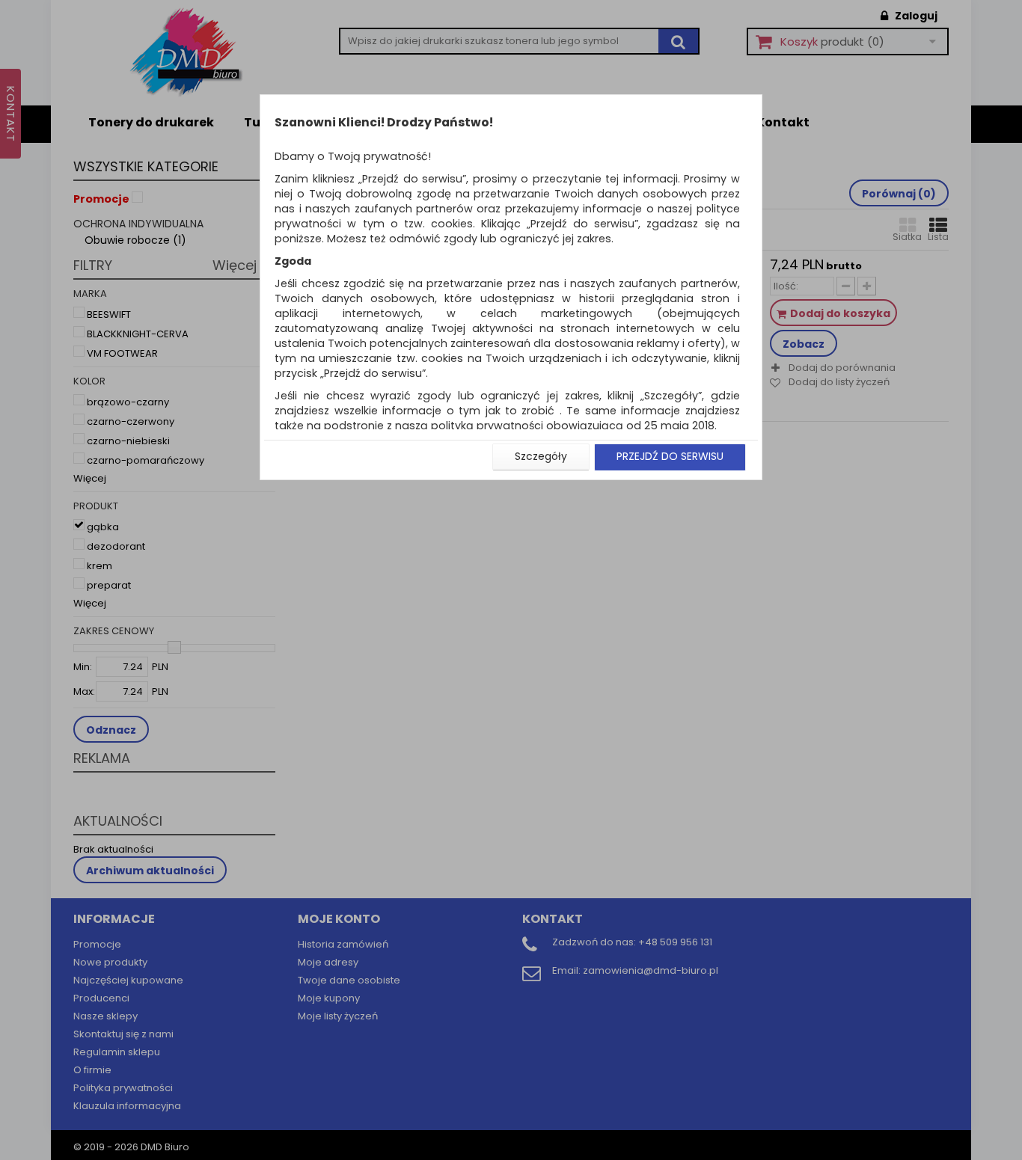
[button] (541, 457)
